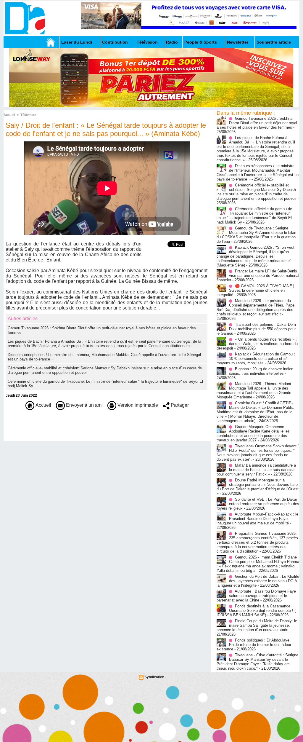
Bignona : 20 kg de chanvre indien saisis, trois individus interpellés (261, 371)
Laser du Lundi (76, 42)
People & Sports (200, 42)
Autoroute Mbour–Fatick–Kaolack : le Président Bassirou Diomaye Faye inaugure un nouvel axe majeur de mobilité (257, 518)
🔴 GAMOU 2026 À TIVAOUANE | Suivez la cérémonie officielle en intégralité (255, 290)
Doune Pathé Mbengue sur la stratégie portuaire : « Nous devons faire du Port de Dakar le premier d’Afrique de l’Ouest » (258, 487)
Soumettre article (274, 42)
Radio (172, 42)
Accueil (9, 115)
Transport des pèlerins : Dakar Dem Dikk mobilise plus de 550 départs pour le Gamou (256, 329)
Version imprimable (137, 405)
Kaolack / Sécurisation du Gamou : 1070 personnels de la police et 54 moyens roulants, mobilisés (256, 358)
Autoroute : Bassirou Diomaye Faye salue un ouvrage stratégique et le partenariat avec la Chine (256, 595)
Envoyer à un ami (84, 405)
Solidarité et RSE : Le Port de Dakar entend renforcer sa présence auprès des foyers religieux (258, 503)
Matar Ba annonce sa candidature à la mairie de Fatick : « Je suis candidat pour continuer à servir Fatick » (256, 469)
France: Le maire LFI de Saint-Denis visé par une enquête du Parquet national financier (258, 275)
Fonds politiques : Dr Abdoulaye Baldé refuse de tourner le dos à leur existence (254, 644)
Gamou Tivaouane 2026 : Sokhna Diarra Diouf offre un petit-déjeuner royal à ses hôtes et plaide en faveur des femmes (257, 123)
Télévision (147, 42)
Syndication (154, 677)
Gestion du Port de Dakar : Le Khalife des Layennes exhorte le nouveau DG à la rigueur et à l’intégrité (258, 581)
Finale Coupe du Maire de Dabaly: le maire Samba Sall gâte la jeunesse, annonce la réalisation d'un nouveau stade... (257, 625)
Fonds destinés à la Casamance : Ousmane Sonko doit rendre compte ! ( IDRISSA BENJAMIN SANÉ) (256, 610)
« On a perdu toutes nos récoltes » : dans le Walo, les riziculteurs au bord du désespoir (257, 343)
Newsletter (237, 42)
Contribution (115, 42)
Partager (179, 405)
